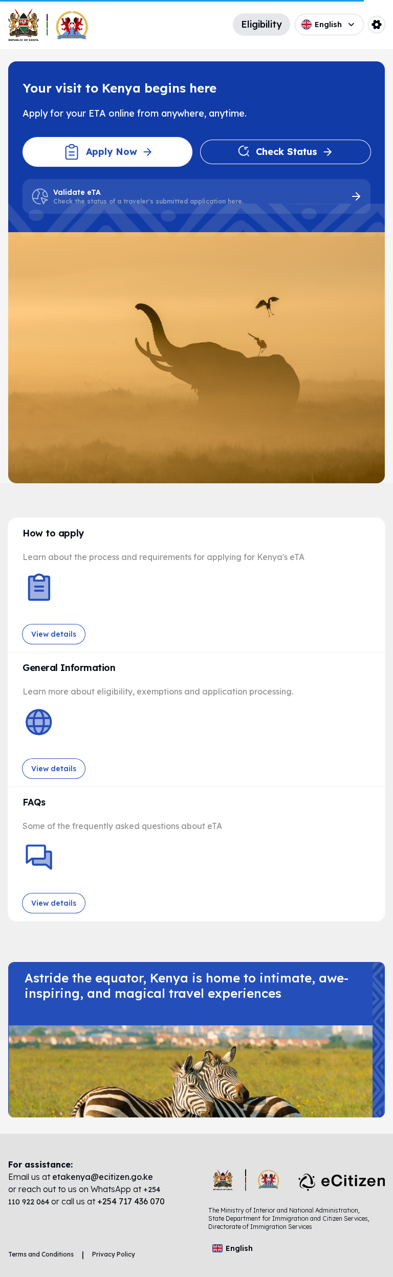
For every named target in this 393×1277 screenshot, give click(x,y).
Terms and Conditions (41, 1254)
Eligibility (261, 24)
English (328, 24)
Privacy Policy (113, 1254)
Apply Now (111, 152)
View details (53, 634)
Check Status (286, 152)
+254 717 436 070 (131, 1201)
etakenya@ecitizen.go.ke (102, 1177)
